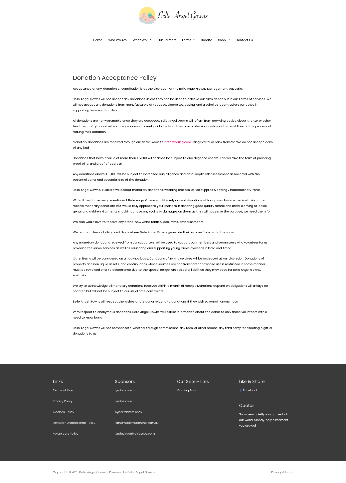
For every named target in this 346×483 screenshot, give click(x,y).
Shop (222, 40)
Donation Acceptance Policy (74, 423)
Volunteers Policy (65, 433)
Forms (186, 40)
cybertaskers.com (128, 412)
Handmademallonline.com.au (137, 423)
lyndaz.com (123, 401)
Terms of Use (63, 390)
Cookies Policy (63, 412)
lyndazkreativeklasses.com (135, 433)
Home (97, 40)
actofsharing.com (177, 142)
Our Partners (167, 40)
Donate (206, 40)
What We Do (142, 40)
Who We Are (117, 40)
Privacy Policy (62, 401)
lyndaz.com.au (125, 390)
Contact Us (244, 40)
